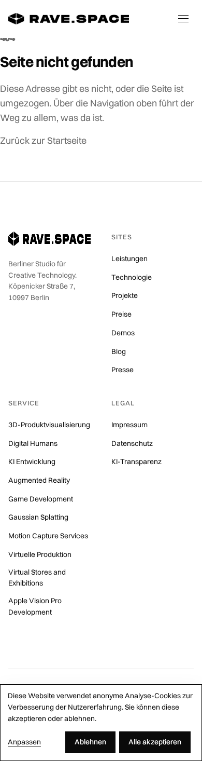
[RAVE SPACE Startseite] (68, 18)
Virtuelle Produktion (39, 554)
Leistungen (129, 258)
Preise (121, 314)
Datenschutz (132, 443)
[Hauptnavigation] (183, 18)
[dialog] (101, 723)
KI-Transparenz (136, 461)
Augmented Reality (39, 480)
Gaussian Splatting (38, 517)
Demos (123, 332)
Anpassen (24, 741)
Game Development (40, 499)
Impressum (129, 424)
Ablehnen (90, 741)
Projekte (124, 295)
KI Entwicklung (31, 461)
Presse (122, 369)
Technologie (131, 277)
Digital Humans (32, 443)
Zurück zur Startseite (43, 140)
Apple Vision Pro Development (35, 606)
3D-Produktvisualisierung (49, 424)
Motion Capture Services (48, 535)
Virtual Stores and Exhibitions (37, 577)
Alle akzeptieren (154, 741)
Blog (118, 351)
